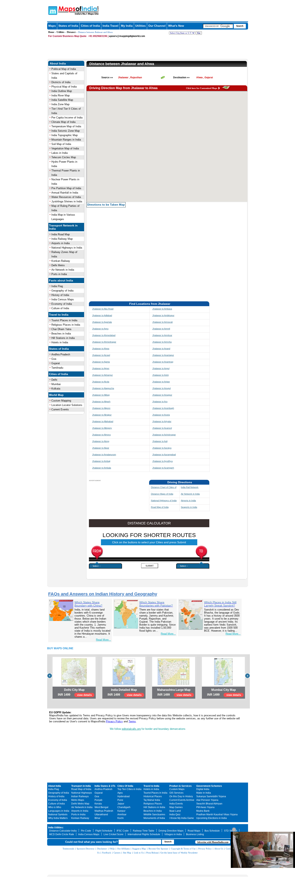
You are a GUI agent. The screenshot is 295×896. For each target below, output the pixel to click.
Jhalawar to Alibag (101, 395)
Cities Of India (125, 786)
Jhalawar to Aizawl (101, 355)
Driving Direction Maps (171, 830)
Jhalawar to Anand (161, 348)
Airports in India (60, 243)
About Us (218, 848)
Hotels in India (59, 342)
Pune (120, 800)
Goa (53, 358)
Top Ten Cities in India (129, 789)
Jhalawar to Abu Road (102, 309)
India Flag (57, 286)
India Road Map (60, 234)
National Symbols (57, 814)
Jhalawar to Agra (100, 328)
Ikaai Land (175, 810)
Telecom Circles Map (63, 157)
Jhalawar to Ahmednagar (104, 342)
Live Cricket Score (113, 834)
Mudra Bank (203, 810)
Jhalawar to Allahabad (102, 421)
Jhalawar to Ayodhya (162, 461)
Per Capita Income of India (66, 117)
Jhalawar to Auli (159, 441)
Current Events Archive (181, 800)
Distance (71, 32)
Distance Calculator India (63, 830)
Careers (117, 852)
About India (58, 63)
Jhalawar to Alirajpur (102, 415)
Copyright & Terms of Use (183, 848)
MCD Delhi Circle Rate (61, 834)
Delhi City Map (74, 689)
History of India (60, 295)
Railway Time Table (143, 830)
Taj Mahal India (151, 800)
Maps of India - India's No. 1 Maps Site (52, 10)
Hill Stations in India (63, 337)
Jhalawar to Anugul (161, 388)
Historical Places (152, 796)
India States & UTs (105, 786)
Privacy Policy (114, 721)
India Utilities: (56, 827)
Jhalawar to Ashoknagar (164, 434)
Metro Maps (77, 800)
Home (51, 32)
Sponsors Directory (86, 848)
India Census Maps (62, 299)
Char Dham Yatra (61, 329)
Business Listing (195, 834)
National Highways (81, 792)
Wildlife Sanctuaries (154, 814)
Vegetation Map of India (65, 148)
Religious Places (152, 803)
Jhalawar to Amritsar (162, 335)
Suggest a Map (139, 848)
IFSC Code (123, 830)
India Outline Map (61, 91)
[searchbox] (218, 26)
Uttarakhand (101, 814)
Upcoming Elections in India (211, 818)
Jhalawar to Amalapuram (104, 454)
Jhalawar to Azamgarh (163, 468)
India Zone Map (60, 104)
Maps (52, 25)
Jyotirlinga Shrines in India (66, 201)
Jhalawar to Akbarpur (102, 375)
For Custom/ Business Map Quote (67, 36)
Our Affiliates (123, 848)
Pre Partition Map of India (66, 188)
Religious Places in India (65, 324)
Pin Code (86, 830)
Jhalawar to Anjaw (161, 381)
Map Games (176, 807)
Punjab (98, 800)
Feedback (106, 852)
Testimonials (68, 848)
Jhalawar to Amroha (162, 342)
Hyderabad (123, 796)
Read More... (103, 639)
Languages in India (58, 810)
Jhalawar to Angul (160, 368)
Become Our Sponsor (158, 848)
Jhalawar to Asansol (162, 428)
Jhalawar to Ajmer (100, 368)
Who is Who (54, 807)
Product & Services (180, 786)
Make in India (203, 792)
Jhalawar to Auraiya (161, 448)
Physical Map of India (64, 86)
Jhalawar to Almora (101, 434)
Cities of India (90, 25)
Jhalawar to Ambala (101, 468)
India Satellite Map (62, 99)
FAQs (112, 848)
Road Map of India (160, 507)
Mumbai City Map (223, 689)
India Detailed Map (124, 689)
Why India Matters (58, 818)
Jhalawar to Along (100, 441)
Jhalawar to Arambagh (163, 408)
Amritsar (121, 814)
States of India (68, 25)
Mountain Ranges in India (66, 139)
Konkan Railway (60, 260)
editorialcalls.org (131, 728)
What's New (176, 25)
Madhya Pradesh (104, 810)
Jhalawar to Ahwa (100, 348)
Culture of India (60, 308)
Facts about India (61, 280)
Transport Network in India (63, 227)
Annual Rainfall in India (64, 192)
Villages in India (173, 834)
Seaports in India (189, 507)
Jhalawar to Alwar (100, 448)
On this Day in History (181, 796)
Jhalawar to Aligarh (101, 401)
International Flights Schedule (144, 834)
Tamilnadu (57, 367)
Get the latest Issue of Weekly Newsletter (179, 852)
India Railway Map (62, 238)
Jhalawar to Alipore (101, 408)
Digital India (202, 789)
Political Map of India (63, 68)
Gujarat (55, 363)
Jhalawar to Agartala (102, 322)
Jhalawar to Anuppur (162, 395)
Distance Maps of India (162, 494)
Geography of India (62, 290)
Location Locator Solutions (66, 405)
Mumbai (56, 384)
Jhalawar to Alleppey (102, 428)
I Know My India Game (181, 818)
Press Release (152, 852)
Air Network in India (62, 269)
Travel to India (58, 314)
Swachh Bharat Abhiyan (209, 803)
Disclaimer (102, 848)
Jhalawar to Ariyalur (161, 421)
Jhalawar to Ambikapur (163, 315)
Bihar (97, 818)
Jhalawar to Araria (161, 415)
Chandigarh (123, 807)
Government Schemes (209, 786)
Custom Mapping (61, 400)
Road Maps (194, 830)
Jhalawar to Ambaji (101, 461)
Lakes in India (59, 152)
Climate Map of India (63, 121)
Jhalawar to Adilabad (102, 315)
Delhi (54, 379)
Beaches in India (61, 333)
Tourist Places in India (64, 320)
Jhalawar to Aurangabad (164, 454)
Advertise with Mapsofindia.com (212, 842)
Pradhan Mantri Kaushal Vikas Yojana (217, 814)
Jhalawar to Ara (159, 401)
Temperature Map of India (66, 126)
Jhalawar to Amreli (161, 328)
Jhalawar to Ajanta (101, 362)
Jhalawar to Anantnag (162, 362)
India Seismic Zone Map (65, 130)
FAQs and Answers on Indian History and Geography (102, 593)
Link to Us (139, 852)
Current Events (60, 409)
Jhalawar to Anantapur (163, 355)
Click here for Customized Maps (201, 88)
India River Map (60, 95)
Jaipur (120, 803)
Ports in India (59, 274)
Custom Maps (176, 789)
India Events (176, 803)
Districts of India (60, 82)
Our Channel (157, 25)
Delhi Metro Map (80, 803)
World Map (56, 395)
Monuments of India (154, 818)
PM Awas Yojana (205, 807)
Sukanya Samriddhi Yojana (211, 796)
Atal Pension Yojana (207, 800)
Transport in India (81, 786)
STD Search (230, 830)
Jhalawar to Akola (100, 381)
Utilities (140, 25)
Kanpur (121, 810)
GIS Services (176, 792)
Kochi (120, 818)
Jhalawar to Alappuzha (103, 388)
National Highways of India (164, 500)
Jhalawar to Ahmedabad (103, 335)
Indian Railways (80, 796)
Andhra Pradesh (60, 354)
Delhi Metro (58, 265)
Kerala (98, 803)
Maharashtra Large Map (173, 689)
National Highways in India (66, 247)
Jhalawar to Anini (160, 375)
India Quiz (174, 814)
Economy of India (61, 303)
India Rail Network (189, 487)
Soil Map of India (61, 144)
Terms (132, 721)
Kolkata (55, 388)
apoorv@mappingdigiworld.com (127, 36)
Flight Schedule (103, 830)
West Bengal (101, 807)
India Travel (110, 25)
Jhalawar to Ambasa (162, 309)
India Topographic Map (64, 135)
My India (127, 25)
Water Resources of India (66, 197)
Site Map (127, 852)
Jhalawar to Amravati (162, 322)
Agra (120, 792)
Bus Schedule (212, 830)
